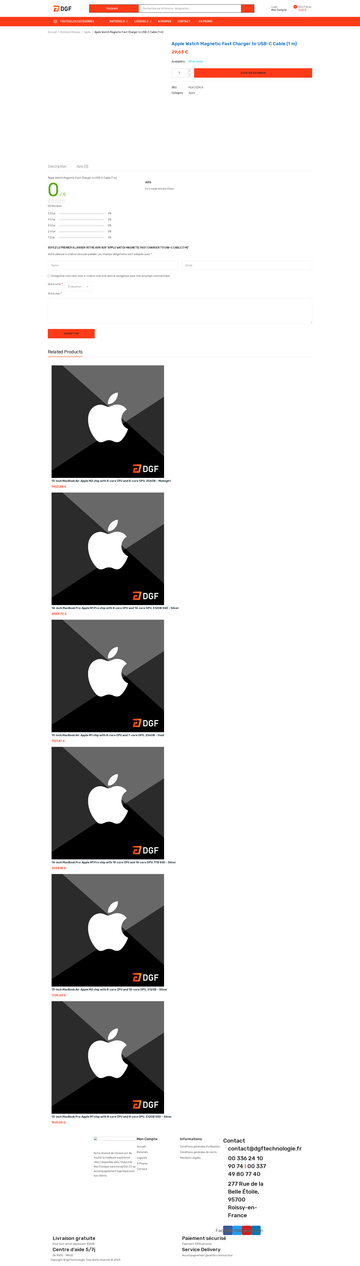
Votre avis (55, 293)
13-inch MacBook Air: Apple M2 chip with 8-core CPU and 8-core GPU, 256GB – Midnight (111, 481)
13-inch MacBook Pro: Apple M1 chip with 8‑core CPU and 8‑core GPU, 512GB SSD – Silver (112, 1116)
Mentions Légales (190, 1157)
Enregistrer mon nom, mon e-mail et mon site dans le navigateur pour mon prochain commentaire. (110, 276)
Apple (87, 32)
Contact (184, 21)
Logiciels (141, 21)
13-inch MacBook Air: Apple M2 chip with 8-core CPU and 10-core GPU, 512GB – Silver (109, 989)
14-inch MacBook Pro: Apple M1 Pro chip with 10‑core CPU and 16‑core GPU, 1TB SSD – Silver (114, 862)
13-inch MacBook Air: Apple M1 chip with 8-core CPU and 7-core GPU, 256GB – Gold (108, 735)
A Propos (164, 21)
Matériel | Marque (70, 32)
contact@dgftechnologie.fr (265, 1148)
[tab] (57, 167)
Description (57, 166)
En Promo (205, 21)
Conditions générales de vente (198, 1152)
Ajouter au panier (253, 72)
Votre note (55, 284)
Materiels (117, 21)
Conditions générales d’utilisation (200, 1146)
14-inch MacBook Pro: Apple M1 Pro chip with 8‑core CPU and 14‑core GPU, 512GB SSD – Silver (115, 608)
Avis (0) (82, 166)
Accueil (52, 32)
